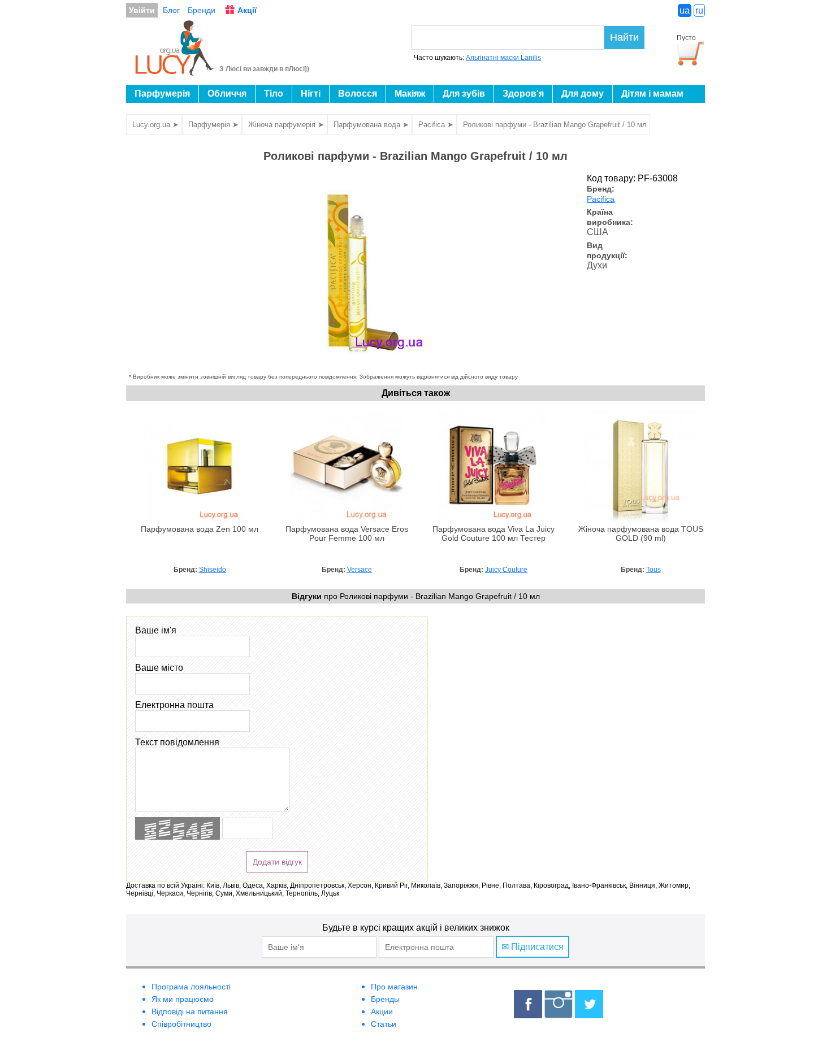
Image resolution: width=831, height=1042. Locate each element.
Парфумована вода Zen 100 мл (199, 529)
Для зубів (464, 93)
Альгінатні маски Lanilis (503, 58)
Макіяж (410, 93)
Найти (624, 37)
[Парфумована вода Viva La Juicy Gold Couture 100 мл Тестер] (493, 519)
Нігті (311, 93)
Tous (653, 570)
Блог (171, 10)
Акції (247, 10)
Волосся (357, 93)
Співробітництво (181, 1023)
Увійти (142, 10)
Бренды (385, 999)
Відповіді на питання (190, 1011)
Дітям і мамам (652, 93)
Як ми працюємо (183, 999)
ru (699, 10)
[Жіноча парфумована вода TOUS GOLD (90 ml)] (640, 519)
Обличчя (226, 93)
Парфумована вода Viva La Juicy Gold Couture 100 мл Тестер (493, 533)
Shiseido (212, 570)
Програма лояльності (191, 986)
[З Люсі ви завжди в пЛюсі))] (175, 72)
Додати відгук (277, 861)
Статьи (383, 1023)
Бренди (201, 10)
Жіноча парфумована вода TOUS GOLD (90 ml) (640, 533)
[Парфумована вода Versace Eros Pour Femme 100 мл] (346, 519)
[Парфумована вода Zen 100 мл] (199, 519)
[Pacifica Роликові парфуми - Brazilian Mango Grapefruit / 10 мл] (355, 368)
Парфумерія (162, 93)
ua (684, 10)
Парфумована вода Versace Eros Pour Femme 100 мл (346, 533)
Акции (382, 1011)
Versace (359, 570)
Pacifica (600, 199)
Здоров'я (523, 93)
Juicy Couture (506, 570)
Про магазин (394, 986)
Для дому (582, 93)
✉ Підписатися (532, 947)
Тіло (273, 93)
